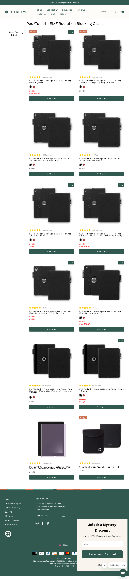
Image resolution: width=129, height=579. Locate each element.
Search (8, 499)
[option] (64, 2)
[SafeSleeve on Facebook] (42, 523)
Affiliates (9, 516)
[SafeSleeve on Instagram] (37, 523)
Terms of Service (12, 520)
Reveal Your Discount (102, 554)
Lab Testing (52, 10)
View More (52, 98)
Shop (39, 10)
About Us (41, 14)
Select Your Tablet (14, 33)
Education (67, 10)
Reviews (81, 10)
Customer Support (13, 503)
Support (63, 14)
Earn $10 (8, 512)
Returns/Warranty (12, 508)
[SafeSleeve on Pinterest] (47, 523)
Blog (53, 14)
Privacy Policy (11, 524)
